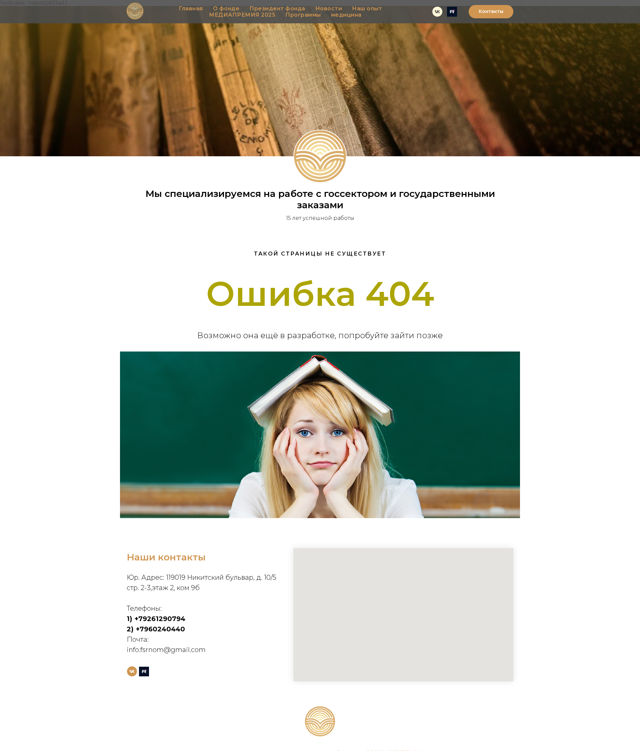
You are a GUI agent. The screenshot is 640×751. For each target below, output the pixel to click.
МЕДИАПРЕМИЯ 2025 (242, 15)
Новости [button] (328, 8)
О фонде (226, 8)
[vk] (437, 12)
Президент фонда (277, 8)
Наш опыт (367, 8)
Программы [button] (303, 15)
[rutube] (452, 12)
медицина (346, 15)
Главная (191, 8)
